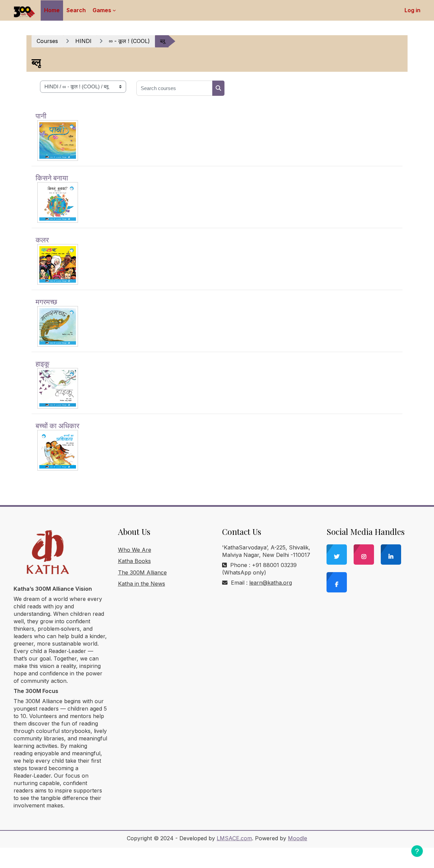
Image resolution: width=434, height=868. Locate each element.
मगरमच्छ (46, 301)
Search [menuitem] (76, 10)
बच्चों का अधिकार (57, 425)
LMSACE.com (234, 838)
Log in (412, 10)
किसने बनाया (52, 177)
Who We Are (134, 549)
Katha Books (134, 561)
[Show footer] (417, 851)
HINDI (83, 41)
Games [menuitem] (102, 10)
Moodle (297, 838)
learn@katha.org (270, 582)
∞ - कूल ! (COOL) (129, 41)
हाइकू (43, 363)
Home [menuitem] (52, 10)
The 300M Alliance (142, 572)
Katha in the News (141, 583)
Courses (47, 41)
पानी (41, 115)
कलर (42, 239)
